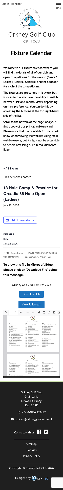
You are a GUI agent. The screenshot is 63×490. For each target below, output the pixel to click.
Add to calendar (21, 220)
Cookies (32, 450)
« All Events (10, 168)
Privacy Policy (31, 456)
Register (16, 4)
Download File (31, 294)
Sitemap (31, 444)
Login (5, 4)
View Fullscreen (31, 304)
